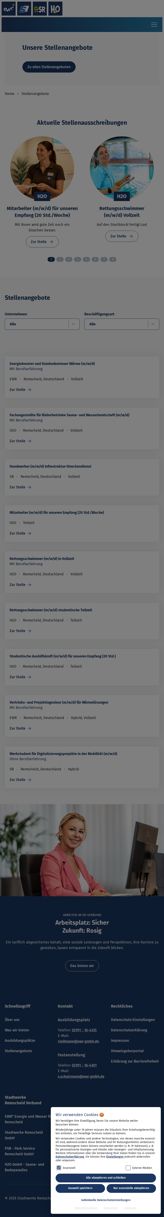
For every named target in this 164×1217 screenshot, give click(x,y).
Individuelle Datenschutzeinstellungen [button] (105, 1200)
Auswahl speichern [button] (80, 1188)
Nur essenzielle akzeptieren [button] (131, 1188)
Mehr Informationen (86, 1208)
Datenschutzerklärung (70, 1156)
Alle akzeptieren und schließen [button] (106, 1177)
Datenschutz (111, 1208)
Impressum (130, 1208)
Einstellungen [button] (115, 1156)
